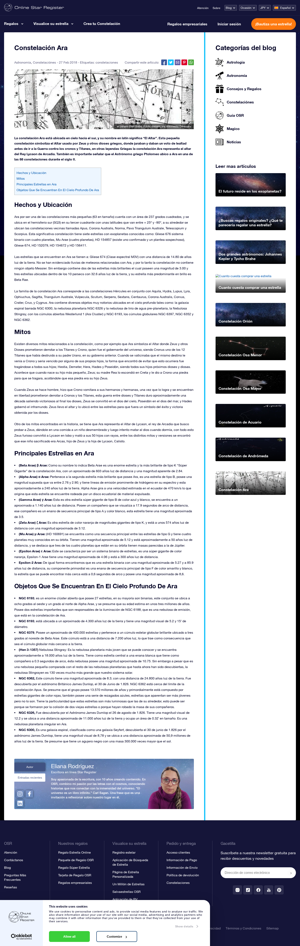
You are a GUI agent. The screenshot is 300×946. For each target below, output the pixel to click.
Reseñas (10, 887)
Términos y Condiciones (243, 928)
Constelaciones (178, 882)
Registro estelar (124, 852)
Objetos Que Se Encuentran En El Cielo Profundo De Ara (58, 190)
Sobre (216, 8)
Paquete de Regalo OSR (76, 860)
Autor (29, 767)
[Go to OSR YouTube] (268, 889)
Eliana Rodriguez (72, 766)
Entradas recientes (30, 777)
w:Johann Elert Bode (129, 126)
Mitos (21, 178)
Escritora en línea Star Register (73, 772)
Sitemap (272, 928)
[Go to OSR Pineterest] (279, 889)
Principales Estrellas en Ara (37, 184)
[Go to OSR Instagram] (237, 889)
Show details (184, 926)
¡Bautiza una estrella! (273, 24)
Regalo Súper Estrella (74, 867)
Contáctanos (13, 860)
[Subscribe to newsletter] (291, 873)
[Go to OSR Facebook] (258, 889)
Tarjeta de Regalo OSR (74, 875)
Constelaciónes (44, 62)
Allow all (69, 936)
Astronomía (22, 62)
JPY (263, 7)
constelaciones (107, 62)
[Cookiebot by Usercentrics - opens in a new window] (21, 937)
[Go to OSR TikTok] (247, 889)
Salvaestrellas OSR (126, 891)
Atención (203, 8)
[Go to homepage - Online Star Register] (34, 7)
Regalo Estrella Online (74, 852)
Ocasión (246, 7)
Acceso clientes (178, 852)
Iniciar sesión (229, 24)
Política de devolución (183, 875)
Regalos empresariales (187, 24)
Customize (114, 936)
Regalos (11, 23)
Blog (229, 7)
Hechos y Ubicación (31, 173)
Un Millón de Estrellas (128, 884)
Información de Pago (182, 860)
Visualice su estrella (50, 23)
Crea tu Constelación (101, 23)
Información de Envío (182, 867)
